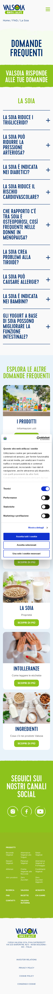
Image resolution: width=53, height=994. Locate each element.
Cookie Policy (26, 976)
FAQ (15, 20)
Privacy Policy (26, 968)
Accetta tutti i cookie (26, 536)
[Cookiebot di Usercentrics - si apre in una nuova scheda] (37, 438)
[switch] (45, 497)
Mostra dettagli (36, 527)
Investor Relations (26, 960)
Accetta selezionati (26, 545)
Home (6, 20)
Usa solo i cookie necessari (26, 553)
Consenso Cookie (26, 984)
